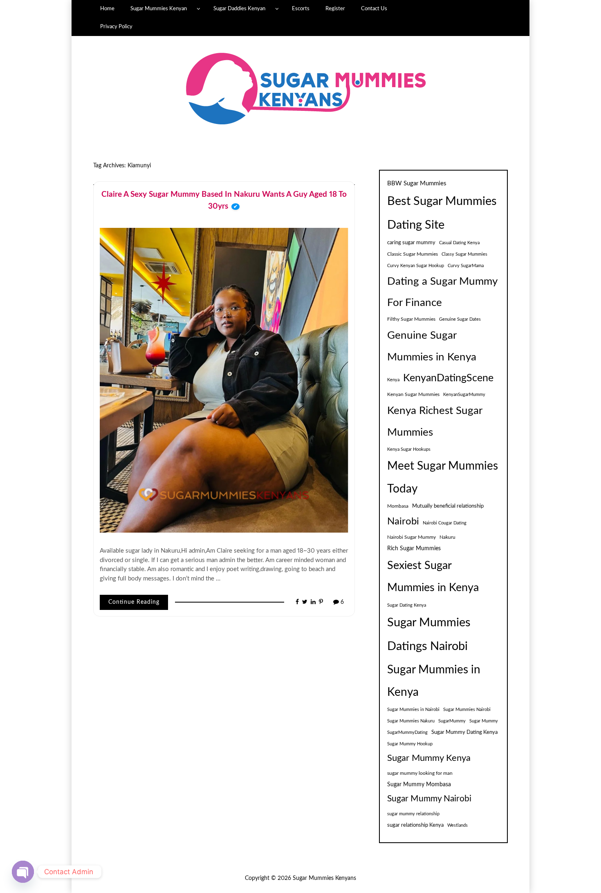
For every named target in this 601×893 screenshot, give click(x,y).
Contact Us (374, 8)
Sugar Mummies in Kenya (433, 681)
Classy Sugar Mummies (464, 254)
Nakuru (447, 537)
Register (335, 8)
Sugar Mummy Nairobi (429, 798)
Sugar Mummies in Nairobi (413, 709)
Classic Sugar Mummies (412, 254)
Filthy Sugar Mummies (411, 319)
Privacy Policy (116, 26)
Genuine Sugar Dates (460, 319)
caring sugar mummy (411, 242)
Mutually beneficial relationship (448, 506)
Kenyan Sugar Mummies (413, 394)
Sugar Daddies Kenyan (239, 8)
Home (107, 8)
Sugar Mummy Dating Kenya (464, 732)
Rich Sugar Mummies (414, 548)
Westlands (457, 825)
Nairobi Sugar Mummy (411, 537)
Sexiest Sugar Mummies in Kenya (433, 576)
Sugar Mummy (483, 721)
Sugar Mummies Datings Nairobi (429, 634)
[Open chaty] (23, 872)
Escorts (300, 8)
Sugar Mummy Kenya (429, 758)
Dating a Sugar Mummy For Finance (442, 292)
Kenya (393, 380)
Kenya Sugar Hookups (409, 449)
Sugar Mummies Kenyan (158, 8)
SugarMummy (452, 721)
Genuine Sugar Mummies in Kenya (431, 346)
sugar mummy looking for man (420, 773)
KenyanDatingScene (448, 378)
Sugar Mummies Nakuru (411, 721)
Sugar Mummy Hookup (410, 744)
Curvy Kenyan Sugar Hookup (415, 265)
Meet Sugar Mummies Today (442, 477)
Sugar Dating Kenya (406, 605)
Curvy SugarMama (466, 265)
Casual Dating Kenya (459, 243)
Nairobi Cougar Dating (444, 523)
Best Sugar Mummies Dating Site (442, 213)
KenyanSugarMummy (464, 394)
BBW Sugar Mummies (416, 183)
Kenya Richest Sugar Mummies (434, 421)
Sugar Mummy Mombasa (419, 784)
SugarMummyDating (407, 732)
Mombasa (397, 506)
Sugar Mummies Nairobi (467, 709)
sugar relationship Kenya (415, 825)
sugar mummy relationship (413, 814)
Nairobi (403, 521)
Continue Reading (133, 602)
